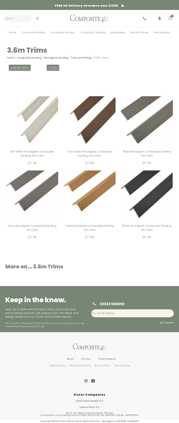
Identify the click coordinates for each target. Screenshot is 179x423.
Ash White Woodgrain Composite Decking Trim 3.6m (32, 154)
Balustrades (117, 32)
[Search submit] (37, 18)
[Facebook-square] (93, 381)
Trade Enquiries (107, 359)
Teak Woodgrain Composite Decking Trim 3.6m (89, 228)
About (70, 359)
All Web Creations (128, 421)
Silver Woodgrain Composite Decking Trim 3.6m (147, 154)
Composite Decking (33, 32)
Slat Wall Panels (139, 32)
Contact (86, 359)
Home (12, 32)
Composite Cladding (92, 32)
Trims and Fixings (81, 57)
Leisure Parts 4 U (90, 407)
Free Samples (162, 32)
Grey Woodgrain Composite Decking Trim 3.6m (32, 228)
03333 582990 (112, 304)
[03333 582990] (94, 304)
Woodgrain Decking (56, 57)
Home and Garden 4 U (89, 401)
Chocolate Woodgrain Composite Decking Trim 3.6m (89, 154)
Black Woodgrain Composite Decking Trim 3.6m (146, 228)
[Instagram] (86, 381)
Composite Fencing (62, 32)
